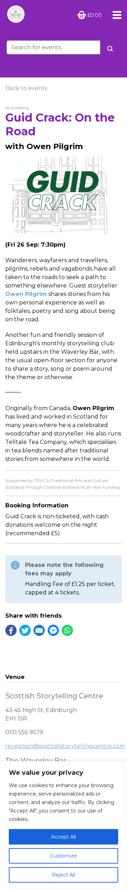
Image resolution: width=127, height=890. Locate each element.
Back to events (26, 88)
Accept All (63, 837)
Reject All (63, 875)
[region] (63, 825)
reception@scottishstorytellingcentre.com (65, 746)
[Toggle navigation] (115, 15)
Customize (63, 856)
